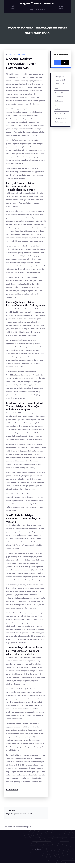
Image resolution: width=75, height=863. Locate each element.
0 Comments (21, 54)
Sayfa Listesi (59, 101)
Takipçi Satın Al (60, 114)
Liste (56, 88)
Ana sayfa (37, 850)
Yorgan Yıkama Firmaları (37, 3)
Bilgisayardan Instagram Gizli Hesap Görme (60, 80)
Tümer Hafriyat (12, 790)
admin (11, 54)
